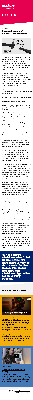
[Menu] (29, 5)
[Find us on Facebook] (9, 391)
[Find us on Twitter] (12, 391)
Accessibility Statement (22, 391)
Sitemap (28, 392)
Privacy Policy (19, 392)
